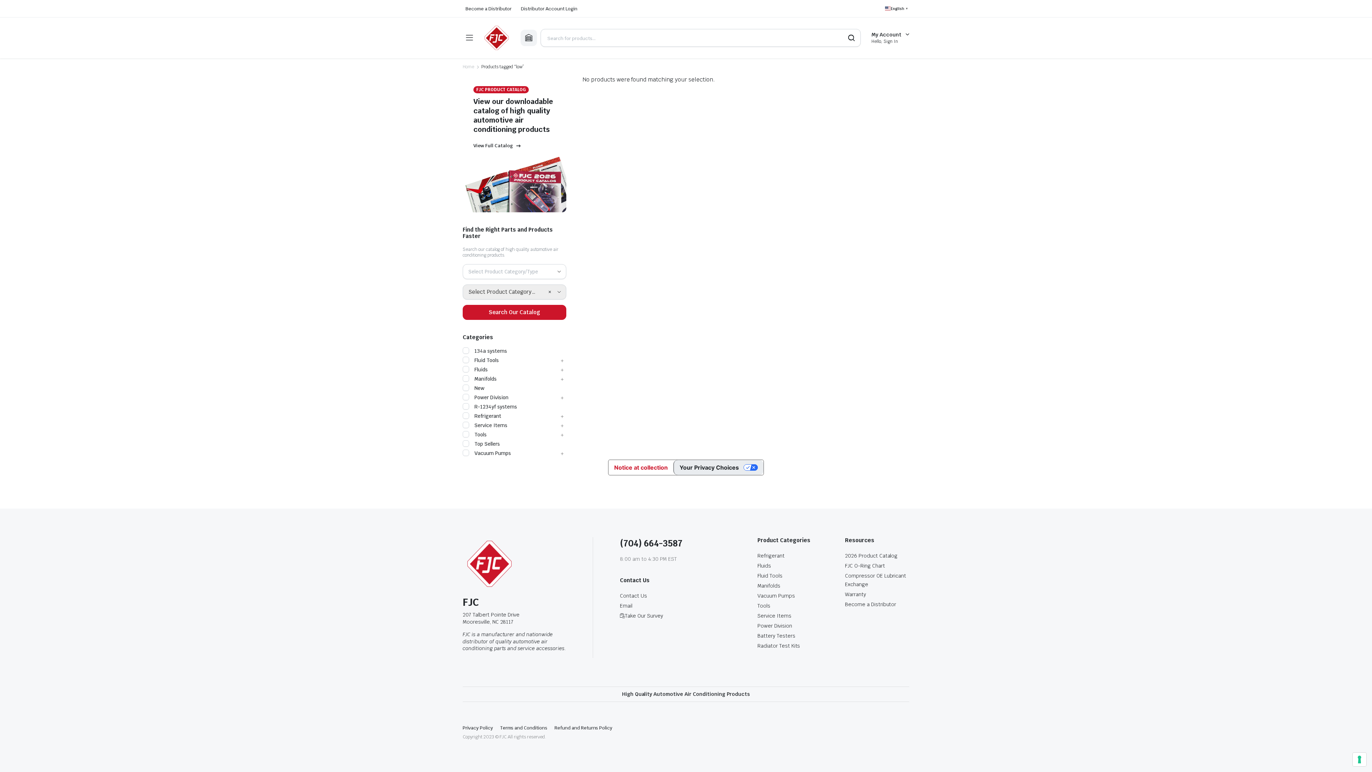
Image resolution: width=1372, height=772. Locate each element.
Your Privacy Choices (709, 467)
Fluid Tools (486, 360)
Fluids (481, 369)
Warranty (855, 594)
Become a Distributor (489, 9)
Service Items (490, 425)
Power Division (491, 397)
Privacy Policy (478, 728)
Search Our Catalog (514, 312)
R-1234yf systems (495, 407)
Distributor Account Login (549, 9)
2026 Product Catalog (871, 556)
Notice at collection (640, 467)
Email (626, 606)
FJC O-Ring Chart (865, 566)
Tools (480, 434)
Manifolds (485, 379)
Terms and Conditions (523, 728)
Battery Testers (776, 636)
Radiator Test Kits (778, 646)
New (479, 388)
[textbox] (506, 271)
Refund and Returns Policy (583, 728)
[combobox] (514, 271)
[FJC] (496, 38)
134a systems (490, 351)
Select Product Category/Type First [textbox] (508, 291)
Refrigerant (487, 416)
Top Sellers (487, 444)
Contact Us (633, 596)
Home (468, 67)
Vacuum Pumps (492, 453)
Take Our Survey (644, 616)
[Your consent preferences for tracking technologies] (1359, 759)
